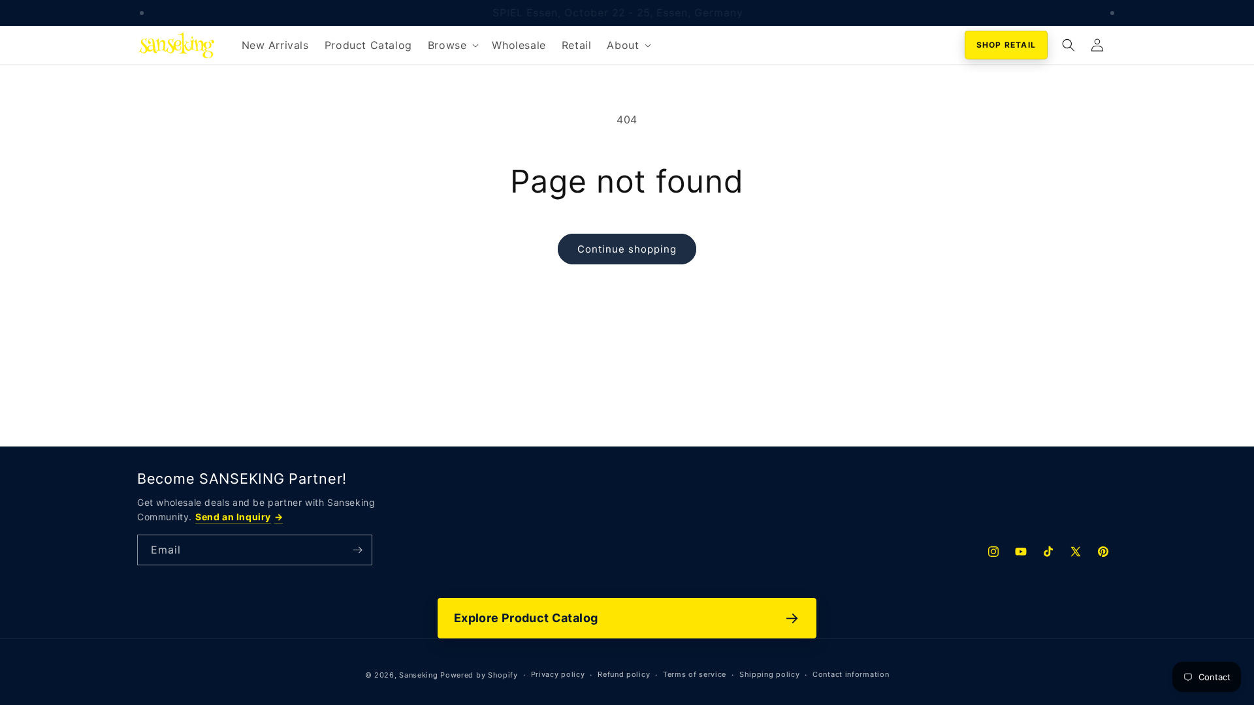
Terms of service (694, 674)
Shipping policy (769, 674)
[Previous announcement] (141, 13)
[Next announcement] (1112, 13)
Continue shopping (627, 249)
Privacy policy (558, 674)
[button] (452, 45)
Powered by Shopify (479, 675)
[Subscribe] (357, 550)
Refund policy (624, 674)
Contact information (850, 674)
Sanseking (418, 675)
